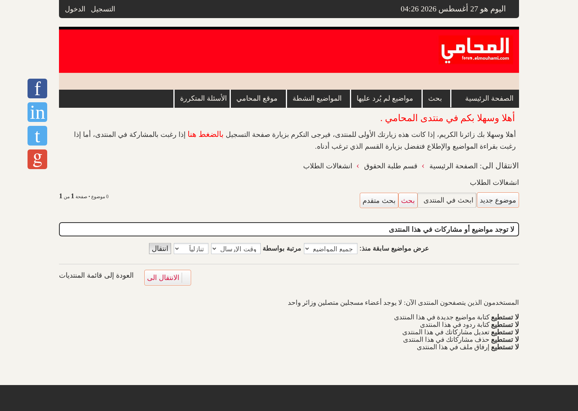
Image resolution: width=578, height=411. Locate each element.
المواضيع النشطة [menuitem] (317, 98)
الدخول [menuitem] (75, 9)
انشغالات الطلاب (494, 182)
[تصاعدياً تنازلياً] (190, 248)
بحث (408, 200)
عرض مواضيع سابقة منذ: (393, 248)
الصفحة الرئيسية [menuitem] (489, 98)
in (37, 112)
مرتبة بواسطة (281, 248)
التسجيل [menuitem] (103, 9)
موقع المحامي (257, 98)
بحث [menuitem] (435, 98)
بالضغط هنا (206, 134)
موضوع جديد (498, 200)
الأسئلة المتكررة (203, 98)
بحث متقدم (379, 200)
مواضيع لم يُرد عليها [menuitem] (385, 98)
